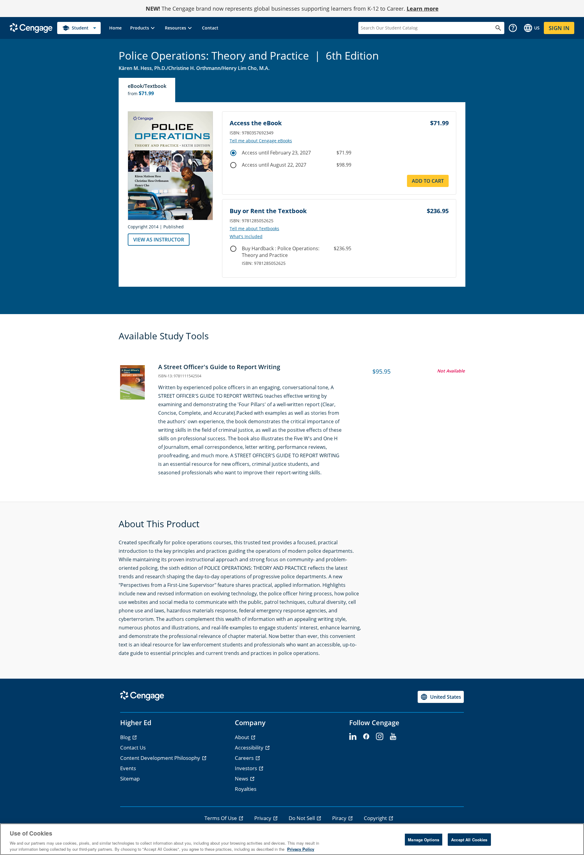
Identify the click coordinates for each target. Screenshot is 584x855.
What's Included (246, 236)
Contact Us (133, 747)
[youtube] (393, 736)
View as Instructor (158, 239)
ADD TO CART (428, 181)
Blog (126, 737)
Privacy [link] (263, 818)
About (242, 737)
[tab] (147, 90)
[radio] (233, 153)
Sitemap (130, 778)
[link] (115, 28)
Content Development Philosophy (160, 757)
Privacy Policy (300, 849)
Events (128, 768)
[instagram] (379, 736)
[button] (143, 28)
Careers (245, 757)
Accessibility (250, 747)
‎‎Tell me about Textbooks (254, 228)
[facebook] (366, 736)
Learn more (423, 8)
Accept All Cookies (469, 840)
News (242, 778)
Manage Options (423, 840)
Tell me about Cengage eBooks (261, 140)
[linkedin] (352, 736)
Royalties (245, 788)
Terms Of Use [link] (221, 818)
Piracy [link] (340, 818)
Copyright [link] (376, 818)
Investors (246, 768)
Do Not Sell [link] (302, 818)
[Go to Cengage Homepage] (31, 27)
